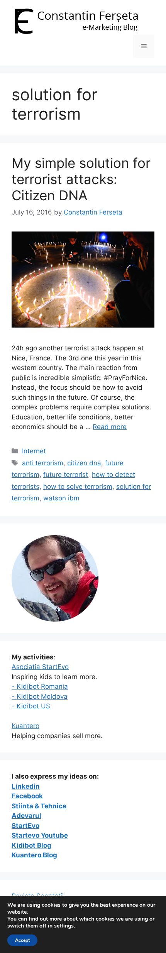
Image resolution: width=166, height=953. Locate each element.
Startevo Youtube (40, 835)
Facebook (27, 796)
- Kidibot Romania (40, 686)
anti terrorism (42, 463)
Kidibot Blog (31, 845)
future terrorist (65, 474)
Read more (110, 427)
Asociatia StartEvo (40, 667)
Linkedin (26, 786)
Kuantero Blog (34, 855)
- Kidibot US (31, 706)
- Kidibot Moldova (40, 696)
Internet (34, 451)
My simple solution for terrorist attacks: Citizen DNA (81, 179)
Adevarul (26, 816)
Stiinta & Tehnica (39, 806)
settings (64, 926)
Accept (22, 940)
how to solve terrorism (77, 486)
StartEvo (25, 826)
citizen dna (84, 463)
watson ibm (61, 498)
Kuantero (25, 726)
